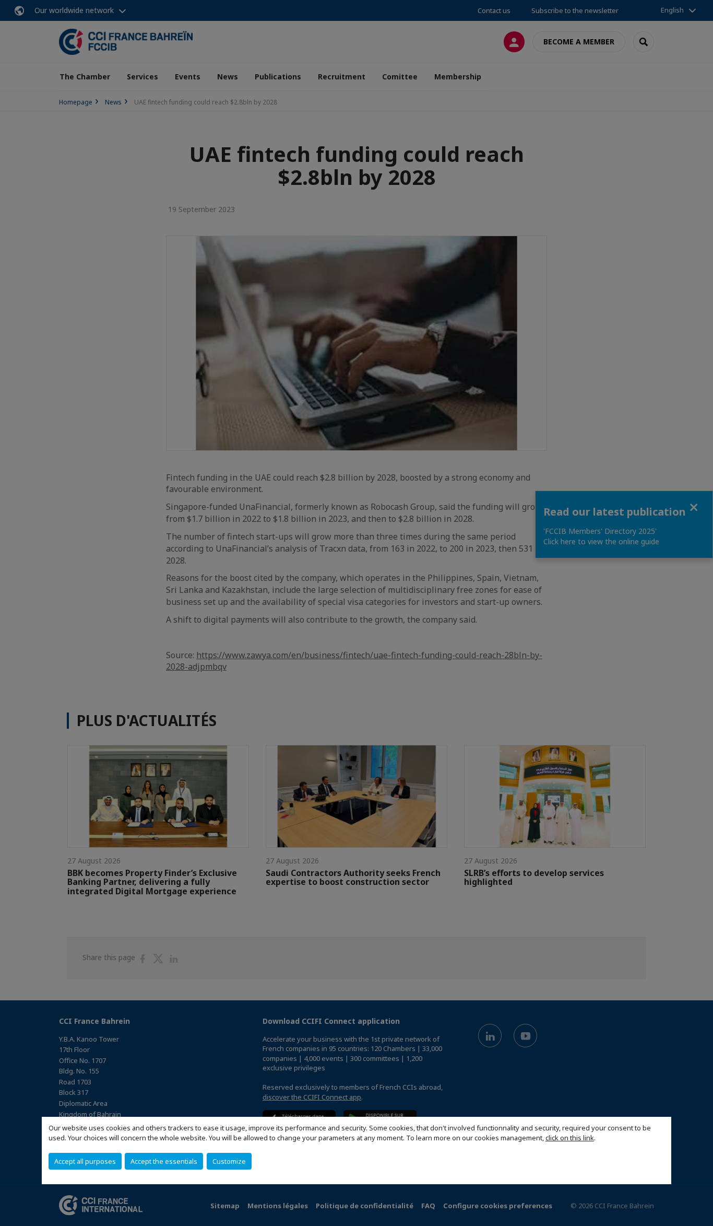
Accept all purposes (85, 1161)
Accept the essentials (163, 1161)
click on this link (569, 1137)
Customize (229, 1161)
